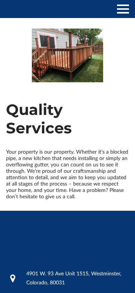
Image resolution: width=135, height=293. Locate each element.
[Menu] (123, 9)
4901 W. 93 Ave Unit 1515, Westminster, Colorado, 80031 (73, 278)
